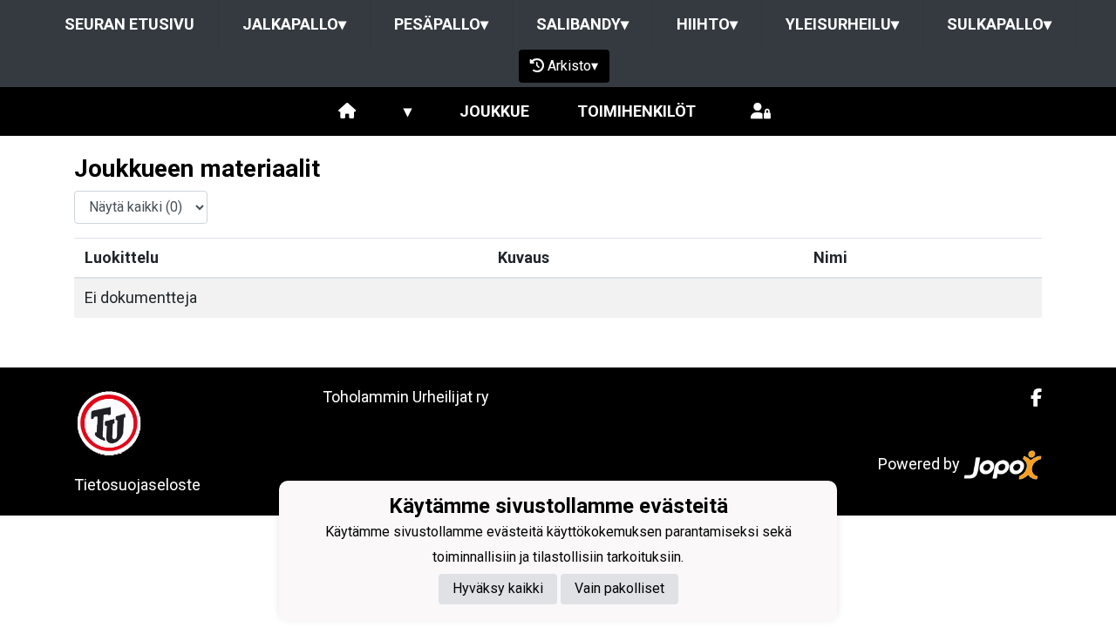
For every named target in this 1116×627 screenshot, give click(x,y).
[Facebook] (1029, 398)
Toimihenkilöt (636, 111)
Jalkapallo (294, 24)
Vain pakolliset (619, 588)
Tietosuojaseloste (137, 484)
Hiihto (707, 24)
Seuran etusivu (129, 24)
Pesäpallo (441, 24)
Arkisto (573, 65)
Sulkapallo (999, 24)
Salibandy (582, 24)
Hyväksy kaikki (498, 588)
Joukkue (494, 111)
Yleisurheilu (842, 24)
